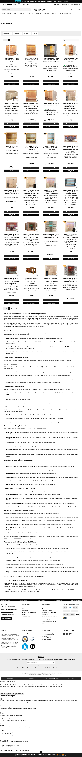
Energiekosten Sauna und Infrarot (49, 621)
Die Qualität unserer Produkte (48, 618)
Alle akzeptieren (19, 693)
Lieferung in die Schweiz (47, 619)
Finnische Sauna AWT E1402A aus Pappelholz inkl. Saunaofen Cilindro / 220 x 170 (51, 236)
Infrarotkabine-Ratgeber (47, 610)
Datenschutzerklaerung (5, 690)
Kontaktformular (11, 614)
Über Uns (23, 614)
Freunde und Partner (26, 616)
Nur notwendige (11, 693)
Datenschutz (24, 618)
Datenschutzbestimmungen (27, 667)
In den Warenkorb (11, 81)
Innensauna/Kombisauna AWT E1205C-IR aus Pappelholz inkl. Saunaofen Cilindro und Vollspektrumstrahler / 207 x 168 (50, 192)
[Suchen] (29, 9)
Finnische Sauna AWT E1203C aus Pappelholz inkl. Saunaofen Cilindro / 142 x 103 (11, 192)
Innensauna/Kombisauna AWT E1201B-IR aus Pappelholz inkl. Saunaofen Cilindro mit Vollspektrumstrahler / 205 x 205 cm (11, 105)
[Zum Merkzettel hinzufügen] (17, 52)
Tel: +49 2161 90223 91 (7, 612)
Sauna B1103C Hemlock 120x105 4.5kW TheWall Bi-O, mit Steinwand (50, 148)
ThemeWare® (52, 674)
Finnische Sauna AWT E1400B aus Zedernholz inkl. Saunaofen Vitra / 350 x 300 (70, 148)
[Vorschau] (17, 55)
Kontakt (43, 606)
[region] (11, 678)
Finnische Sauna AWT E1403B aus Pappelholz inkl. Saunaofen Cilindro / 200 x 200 (70, 280)
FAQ (43, 623)
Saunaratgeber (45, 614)
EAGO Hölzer (6, 33)
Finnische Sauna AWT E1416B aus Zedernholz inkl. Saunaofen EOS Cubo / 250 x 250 (11, 280)
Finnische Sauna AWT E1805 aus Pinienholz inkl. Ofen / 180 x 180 (70, 60)
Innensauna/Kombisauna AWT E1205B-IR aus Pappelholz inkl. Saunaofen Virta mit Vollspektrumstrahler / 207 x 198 (70, 236)
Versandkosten (37, 673)
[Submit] (53, 662)
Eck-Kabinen (17, 33)
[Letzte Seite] (16, 40)
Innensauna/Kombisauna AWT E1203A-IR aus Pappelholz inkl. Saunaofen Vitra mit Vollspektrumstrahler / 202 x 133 (50, 280)
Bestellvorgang (45, 608)
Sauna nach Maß (64, 536)
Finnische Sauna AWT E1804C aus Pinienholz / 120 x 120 (51, 59)
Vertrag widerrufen (6, 618)
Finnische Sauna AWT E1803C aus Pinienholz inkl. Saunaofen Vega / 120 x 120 (31, 105)
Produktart (26, 33)
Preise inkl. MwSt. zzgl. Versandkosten (11, 120)
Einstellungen (4, 693)
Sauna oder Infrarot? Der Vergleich (49, 612)
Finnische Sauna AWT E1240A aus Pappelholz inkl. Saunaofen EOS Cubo (70, 192)
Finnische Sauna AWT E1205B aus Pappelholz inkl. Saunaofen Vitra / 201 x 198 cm (31, 192)
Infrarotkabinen (17, 538)
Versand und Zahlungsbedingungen (29, 612)
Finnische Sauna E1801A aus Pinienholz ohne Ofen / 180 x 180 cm (11, 60)
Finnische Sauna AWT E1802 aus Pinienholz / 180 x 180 (31, 59)
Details (11, 170)
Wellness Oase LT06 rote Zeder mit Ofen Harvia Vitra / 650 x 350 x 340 (31, 280)
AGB (23, 608)
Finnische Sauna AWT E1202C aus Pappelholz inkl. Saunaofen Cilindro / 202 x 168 (70, 105)
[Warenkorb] (78, 9)
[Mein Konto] (75, 9)
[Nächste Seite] (14, 40)
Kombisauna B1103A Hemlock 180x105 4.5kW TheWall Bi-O (31, 148)
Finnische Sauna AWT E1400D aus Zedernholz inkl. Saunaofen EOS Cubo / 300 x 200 (11, 236)
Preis (34, 33)
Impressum (24, 606)
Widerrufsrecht (25, 610)
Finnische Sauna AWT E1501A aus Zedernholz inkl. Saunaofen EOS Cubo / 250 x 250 (31, 236)
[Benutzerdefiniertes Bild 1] (25, 639)
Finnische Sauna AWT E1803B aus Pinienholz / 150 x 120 (51, 104)
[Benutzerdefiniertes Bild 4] (32, 646)
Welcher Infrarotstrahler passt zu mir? (49, 616)
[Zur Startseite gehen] (41, 9)
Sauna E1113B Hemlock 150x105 (11, 147)
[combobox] (14, 9)
